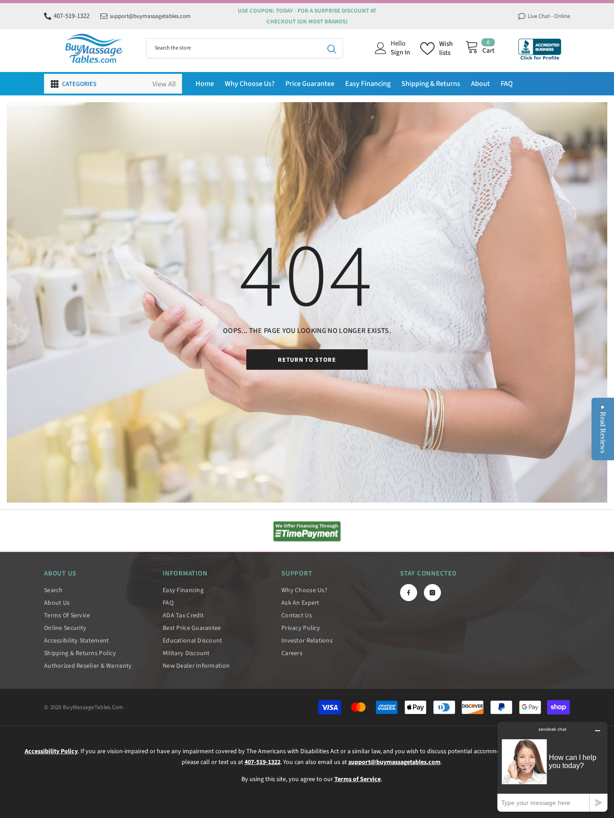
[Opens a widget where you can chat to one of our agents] (552, 766)
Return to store (307, 359)
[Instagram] (432, 592)
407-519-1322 (71, 16)
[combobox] (234, 48)
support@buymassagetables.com (150, 16)
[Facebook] (408, 592)
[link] (307, 531)
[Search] (244, 48)
